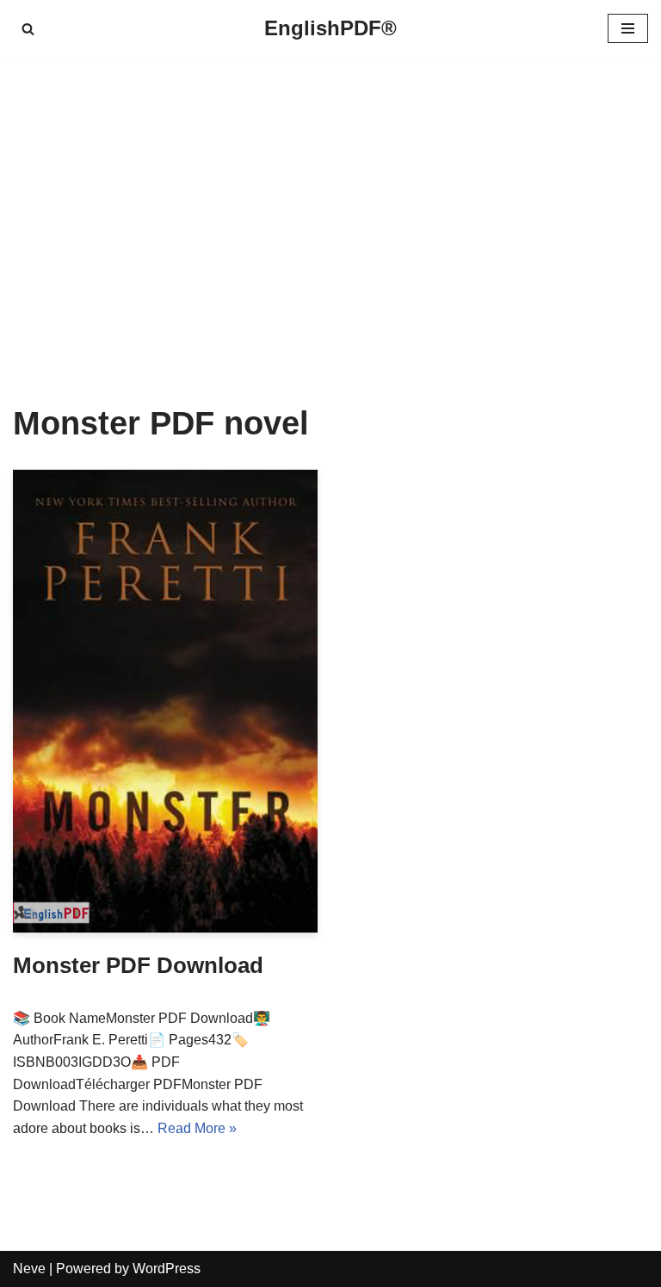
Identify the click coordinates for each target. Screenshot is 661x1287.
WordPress (167, 1268)
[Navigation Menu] (628, 28)
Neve (29, 1268)
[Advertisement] (330, 204)
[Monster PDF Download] (165, 701)
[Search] (28, 28)
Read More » (197, 1128)
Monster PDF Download (138, 965)
